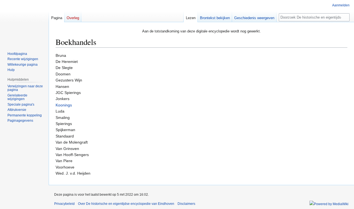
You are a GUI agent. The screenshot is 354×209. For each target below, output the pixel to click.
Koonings (64, 105)
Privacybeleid (64, 204)
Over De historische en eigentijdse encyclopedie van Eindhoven (126, 204)
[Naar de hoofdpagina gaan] (24, 22)
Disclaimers (186, 204)
